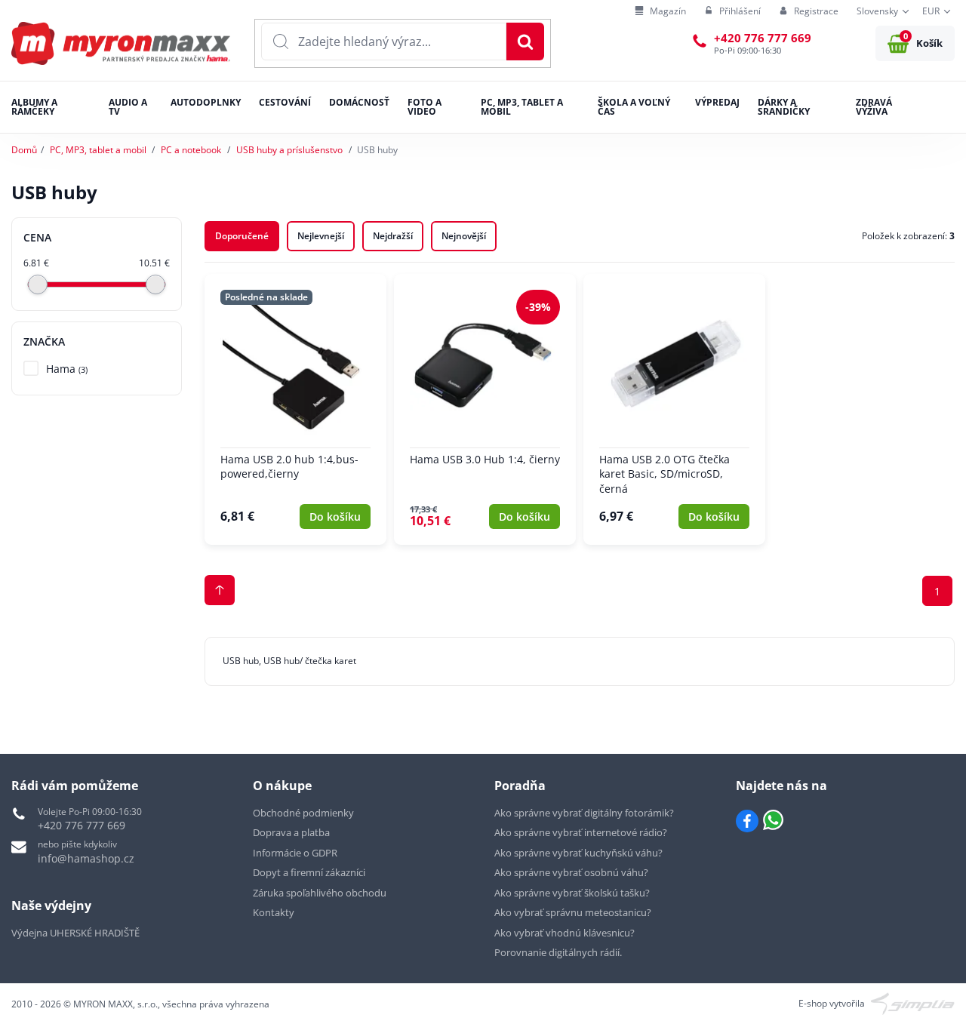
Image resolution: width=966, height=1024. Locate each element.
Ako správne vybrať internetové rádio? (580, 832)
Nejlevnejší (320, 235)
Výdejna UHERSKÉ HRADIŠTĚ (75, 932)
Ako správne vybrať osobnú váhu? (571, 872)
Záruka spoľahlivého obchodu (319, 892)
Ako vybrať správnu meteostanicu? (572, 912)
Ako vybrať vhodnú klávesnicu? (564, 932)
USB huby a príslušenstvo (289, 149)
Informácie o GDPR (295, 852)
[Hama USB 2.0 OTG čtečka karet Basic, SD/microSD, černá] (674, 409)
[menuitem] (660, 11)
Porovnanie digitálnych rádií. (558, 952)
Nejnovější (463, 235)
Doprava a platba (291, 832)
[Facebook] (747, 821)
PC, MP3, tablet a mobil (98, 149)
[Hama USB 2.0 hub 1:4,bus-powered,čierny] (295, 409)
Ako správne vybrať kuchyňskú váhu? (578, 852)
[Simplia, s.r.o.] (913, 1002)
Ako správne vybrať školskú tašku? (572, 892)
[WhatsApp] (773, 821)
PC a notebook (191, 149)
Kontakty (273, 912)
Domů (24, 149)
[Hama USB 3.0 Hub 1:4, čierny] (485, 409)
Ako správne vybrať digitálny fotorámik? (584, 813)
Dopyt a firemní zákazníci (309, 872)
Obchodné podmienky (303, 813)
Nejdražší (393, 235)
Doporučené (242, 235)
